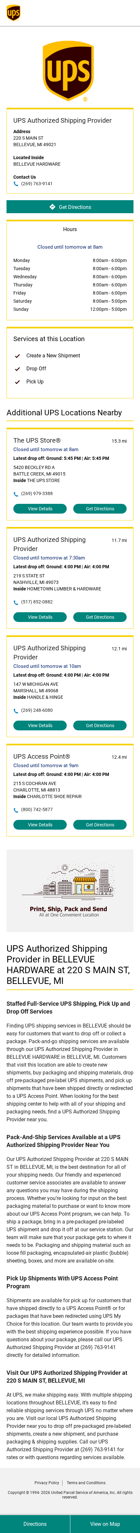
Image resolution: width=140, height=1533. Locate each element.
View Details (40, 508)
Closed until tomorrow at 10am (47, 666)
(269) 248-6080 (37, 710)
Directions (35, 1524)
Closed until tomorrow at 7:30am (49, 558)
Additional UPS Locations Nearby (64, 412)
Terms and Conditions (86, 1483)
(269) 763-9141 (37, 183)
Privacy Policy (47, 1483)
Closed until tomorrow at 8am (45, 449)
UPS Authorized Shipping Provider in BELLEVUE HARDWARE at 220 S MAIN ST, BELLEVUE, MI (68, 964)
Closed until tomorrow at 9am (45, 765)
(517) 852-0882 (37, 601)
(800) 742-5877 (37, 809)
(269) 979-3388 (37, 493)
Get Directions (75, 207)
